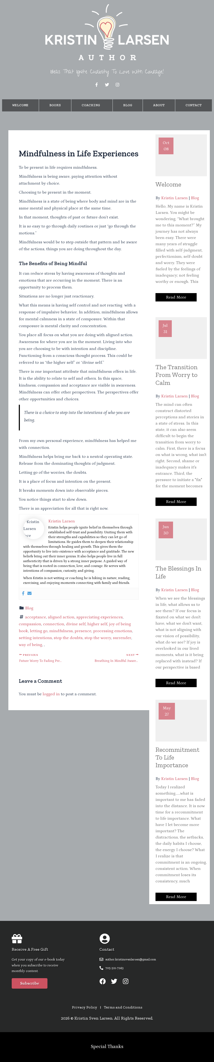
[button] (91, 105)
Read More (176, 297)
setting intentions (35, 638)
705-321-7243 (114, 968)
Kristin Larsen (174, 198)
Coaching (91, 105)
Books (55, 105)
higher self (97, 624)
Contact (194, 105)
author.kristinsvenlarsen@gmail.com (130, 959)
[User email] (29, 593)
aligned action (61, 617)
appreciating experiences (99, 617)
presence (83, 631)
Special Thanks (107, 1046)
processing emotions (112, 631)
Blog (127, 105)
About (159, 105)
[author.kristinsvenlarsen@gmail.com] (101, 959)
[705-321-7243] (101, 968)
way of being (30, 644)
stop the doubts (68, 638)
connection (53, 624)
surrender (122, 638)
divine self (75, 624)
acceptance (35, 617)
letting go (38, 631)
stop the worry (97, 638)
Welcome (20, 105)
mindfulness (61, 631)
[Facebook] (23, 593)
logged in (51, 694)
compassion (30, 624)
